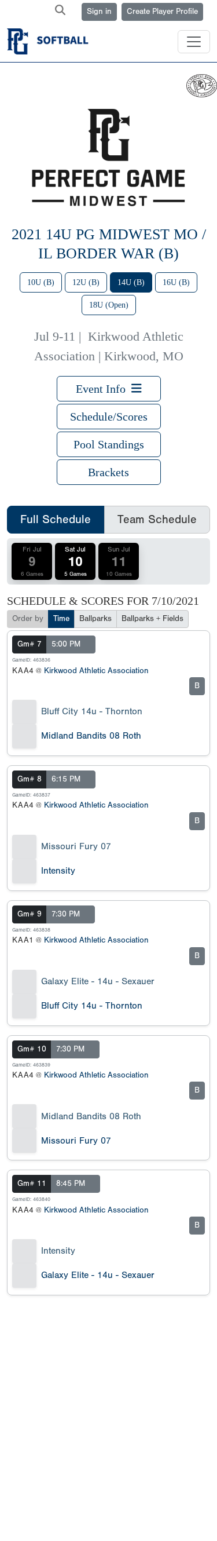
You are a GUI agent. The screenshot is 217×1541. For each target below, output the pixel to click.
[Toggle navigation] (194, 41)
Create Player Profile (162, 11)
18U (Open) (108, 305)
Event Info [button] (103, 388)
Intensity (58, 871)
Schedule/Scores (109, 416)
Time (61, 618)
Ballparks (95, 618)
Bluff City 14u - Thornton (91, 711)
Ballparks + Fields (152, 618)
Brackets (108, 472)
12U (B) (86, 282)
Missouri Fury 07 (76, 846)
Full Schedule (55, 519)
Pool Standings (108, 444)
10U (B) (40, 282)
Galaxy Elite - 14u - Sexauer (98, 981)
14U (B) (131, 282)
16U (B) (176, 282)
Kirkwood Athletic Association (96, 670)
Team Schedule (157, 519)
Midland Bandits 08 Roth (91, 736)
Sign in (99, 11)
